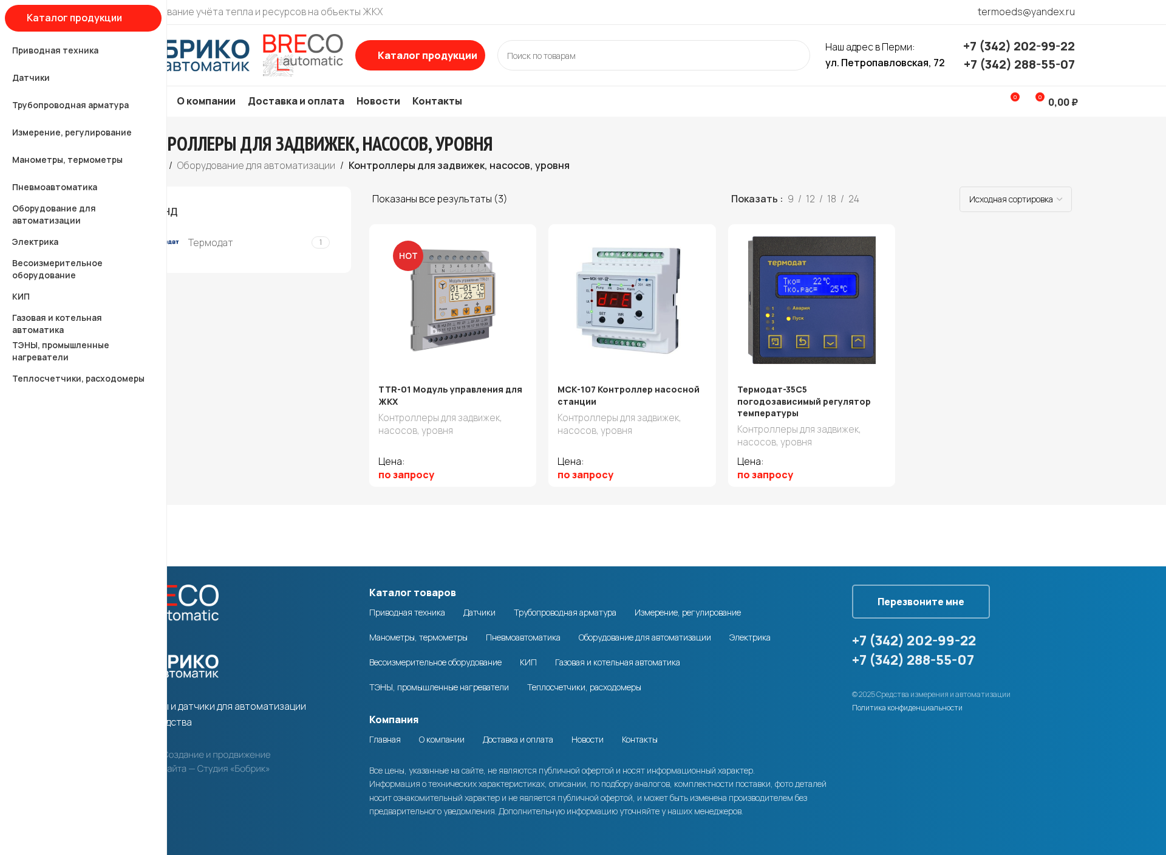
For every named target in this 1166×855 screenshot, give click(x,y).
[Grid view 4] (934, 199)
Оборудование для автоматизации (256, 165)
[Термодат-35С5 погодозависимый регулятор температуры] (812, 300)
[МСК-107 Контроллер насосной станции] (632, 300)
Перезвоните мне (921, 601)
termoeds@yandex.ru (1026, 11)
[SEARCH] (795, 55)
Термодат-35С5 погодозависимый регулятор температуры (804, 401)
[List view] (889, 199)
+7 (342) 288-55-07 (1019, 64)
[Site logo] (233, 54)
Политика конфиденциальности (907, 707)
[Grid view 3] (912, 199)
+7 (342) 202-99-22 (1019, 46)
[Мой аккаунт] (987, 101)
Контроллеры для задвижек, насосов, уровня (440, 424)
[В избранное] (521, 238)
